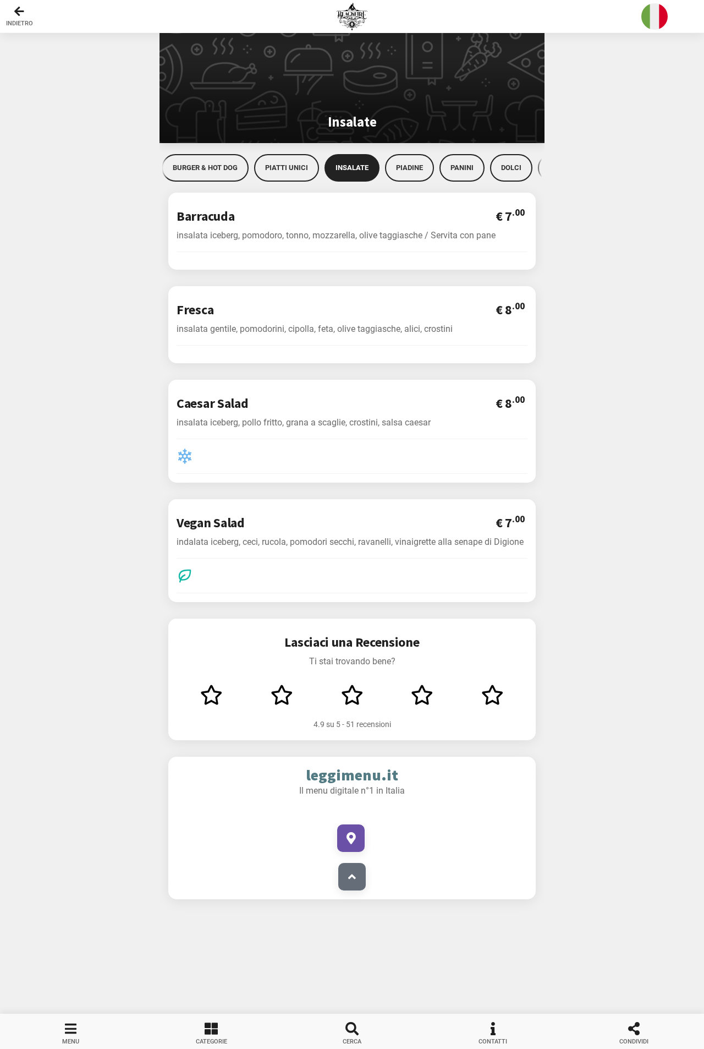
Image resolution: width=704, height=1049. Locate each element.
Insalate (352, 167)
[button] (352, 16)
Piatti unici (286, 167)
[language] (654, 16)
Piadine (409, 167)
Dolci (511, 167)
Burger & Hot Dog (205, 167)
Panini (462, 167)
